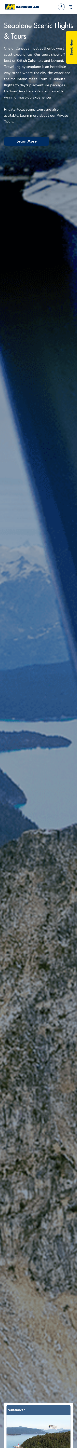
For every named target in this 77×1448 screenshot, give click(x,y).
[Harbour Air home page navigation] (22, 7)
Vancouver (16, 1410)
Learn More (27, 141)
